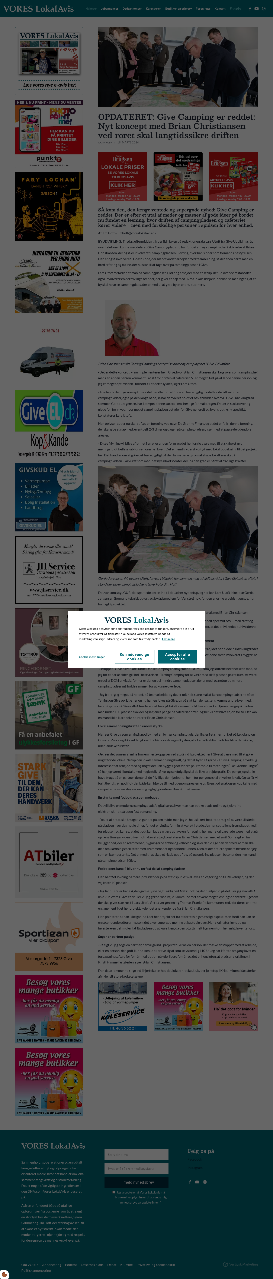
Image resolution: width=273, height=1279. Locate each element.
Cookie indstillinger (92, 656)
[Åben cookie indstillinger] (4, 1274)
